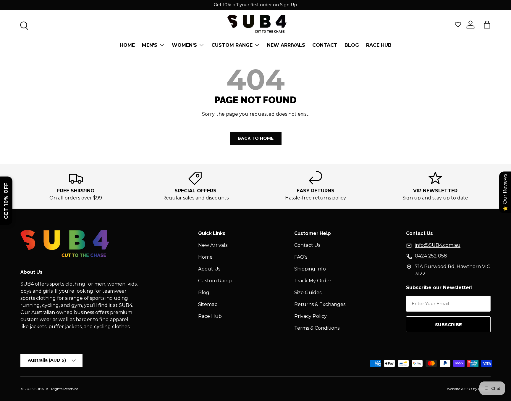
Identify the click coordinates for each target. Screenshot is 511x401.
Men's (149, 45)
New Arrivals (286, 45)
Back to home (256, 138)
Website (453, 388)
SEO (468, 388)
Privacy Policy (310, 316)
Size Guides (307, 292)
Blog (203, 292)
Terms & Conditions (316, 328)
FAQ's (300, 257)
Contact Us (307, 245)
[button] (487, 24)
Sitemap (208, 304)
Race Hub (379, 45)
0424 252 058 (431, 256)
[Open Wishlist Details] (458, 24)
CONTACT (324, 45)
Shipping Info (310, 269)
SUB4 (39, 388)
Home (127, 45)
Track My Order (312, 281)
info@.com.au (437, 245)
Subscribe (448, 324)
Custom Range (232, 45)
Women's (184, 45)
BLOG (352, 45)
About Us (209, 269)
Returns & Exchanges (319, 304)
